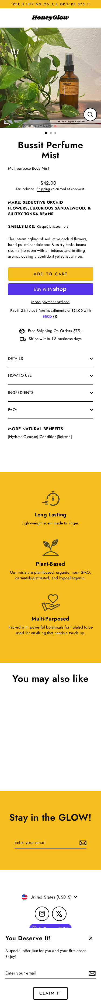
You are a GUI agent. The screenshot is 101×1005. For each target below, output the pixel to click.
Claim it (50, 993)
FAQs (12, 409)
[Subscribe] (91, 973)
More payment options (50, 301)
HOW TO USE (20, 375)
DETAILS (15, 358)
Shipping (43, 188)
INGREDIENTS (20, 392)
